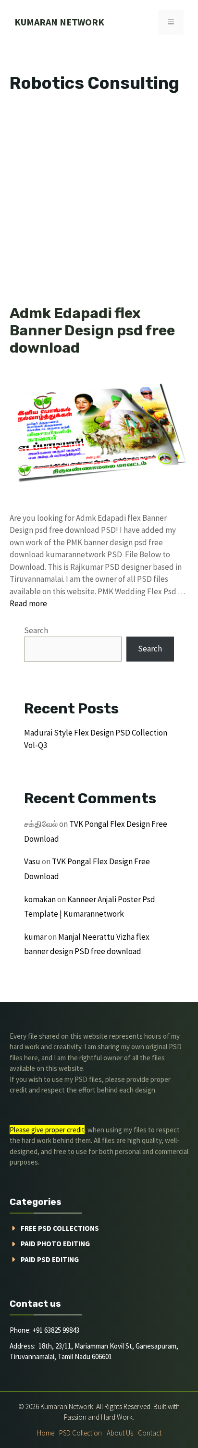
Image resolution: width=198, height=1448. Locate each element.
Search (36, 630)
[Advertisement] (99, 202)
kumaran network (59, 22)
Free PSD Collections (60, 1228)
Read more (28, 603)
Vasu (32, 861)
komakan (40, 899)
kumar (35, 937)
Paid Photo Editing (55, 1243)
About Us (120, 1432)
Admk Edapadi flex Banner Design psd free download (92, 330)
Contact (149, 1432)
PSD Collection (80, 1432)
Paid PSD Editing (50, 1259)
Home (45, 1432)
